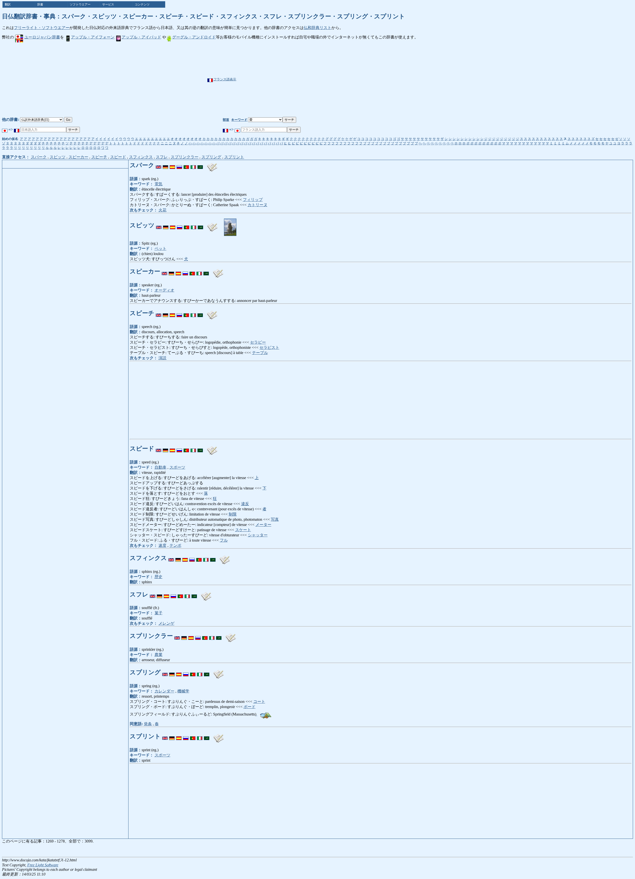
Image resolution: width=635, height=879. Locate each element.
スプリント (234, 157)
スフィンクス (141, 157)
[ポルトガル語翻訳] (186, 165)
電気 (158, 184)
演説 (162, 358)
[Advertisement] (334, 79)
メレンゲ (166, 623)
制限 (233, 514)
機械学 (183, 691)
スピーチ (99, 157)
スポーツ (177, 467)
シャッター (258, 535)
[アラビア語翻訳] (200, 165)
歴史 (158, 577)
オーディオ (164, 290)
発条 (148, 724)
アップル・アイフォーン (93, 37)
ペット (160, 248)
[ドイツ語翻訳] (165, 165)
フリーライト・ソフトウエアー (41, 28)
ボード (249, 707)
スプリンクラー (184, 157)
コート (259, 701)
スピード (118, 157)
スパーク (39, 157)
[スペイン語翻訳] (172, 165)
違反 (245, 504)
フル (224, 540)
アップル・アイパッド (141, 37)
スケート (243, 530)
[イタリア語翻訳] (193, 165)
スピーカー (78, 157)
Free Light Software (42, 865)
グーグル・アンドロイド (194, 37)
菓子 (158, 613)
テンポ (175, 545)
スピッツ (57, 157)
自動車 (160, 467)
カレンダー (164, 691)
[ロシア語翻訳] (179, 165)
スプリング (211, 157)
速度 (162, 545)
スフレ (162, 157)
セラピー (258, 342)
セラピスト (269, 347)
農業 (158, 654)
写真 (275, 519)
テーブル (260, 353)
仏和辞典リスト (317, 28)
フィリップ (253, 199)
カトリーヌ (257, 205)
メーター (263, 524)
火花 (162, 210)
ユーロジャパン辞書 (42, 37)
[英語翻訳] (158, 165)
